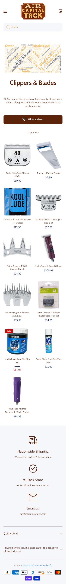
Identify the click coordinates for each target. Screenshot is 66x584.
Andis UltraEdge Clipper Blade (17, 175)
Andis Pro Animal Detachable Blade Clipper (17, 410)
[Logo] (33, 11)
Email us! (33, 508)
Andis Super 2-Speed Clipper (48, 266)
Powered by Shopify (43, 565)
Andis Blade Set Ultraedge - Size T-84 (48, 221)
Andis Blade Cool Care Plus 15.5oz (48, 361)
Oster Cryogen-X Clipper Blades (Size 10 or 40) (48, 314)
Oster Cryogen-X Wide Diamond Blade (17, 268)
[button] (60, 11)
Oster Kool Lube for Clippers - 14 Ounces (17, 221)
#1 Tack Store (33, 479)
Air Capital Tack (28, 565)
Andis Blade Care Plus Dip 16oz (17, 361)
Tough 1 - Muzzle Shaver (48, 173)
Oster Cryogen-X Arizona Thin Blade (17, 314)
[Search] (7, 27)
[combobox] (33, 27)
